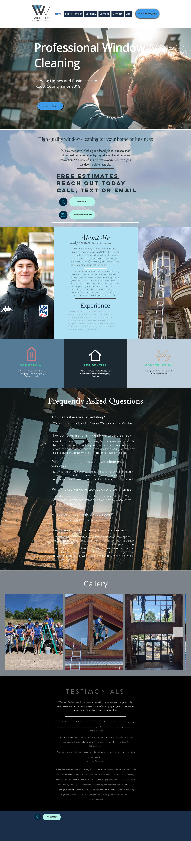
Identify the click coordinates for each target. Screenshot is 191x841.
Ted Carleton (95, 746)
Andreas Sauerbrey (95, 761)
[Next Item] (178, 632)
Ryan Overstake (95, 799)
